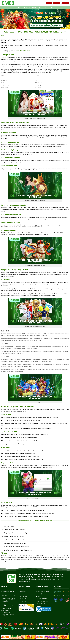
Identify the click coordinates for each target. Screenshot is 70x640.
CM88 (19, 7)
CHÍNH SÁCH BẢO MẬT (42, 603)
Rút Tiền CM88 (23, 599)
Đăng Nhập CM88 (23, 594)
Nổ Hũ (23, 7)
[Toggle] (2, 526)
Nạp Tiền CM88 (23, 596)
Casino (34, 7)
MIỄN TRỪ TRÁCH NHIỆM (43, 591)
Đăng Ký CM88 (23, 591)
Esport (50, 7)
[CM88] (8, 3)
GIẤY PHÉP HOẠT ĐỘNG (42, 601)
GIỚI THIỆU (39, 594)
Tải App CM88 (23, 601)
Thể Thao (44, 7)
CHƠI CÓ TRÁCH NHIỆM (42, 599)
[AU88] (18, 637)
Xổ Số (38, 7)
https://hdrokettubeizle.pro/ (24, 51)
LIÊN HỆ (39, 596)
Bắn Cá (28, 7)
